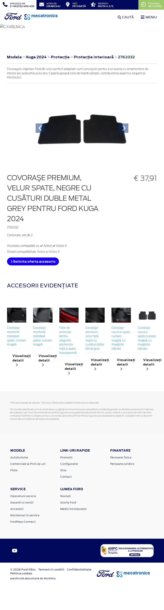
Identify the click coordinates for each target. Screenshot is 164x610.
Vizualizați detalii (19, 358)
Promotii (66, 457)
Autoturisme (19, 457)
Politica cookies (21, 573)
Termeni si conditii (51, 570)
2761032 (126, 57)
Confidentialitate (79, 570)
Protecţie (60, 57)
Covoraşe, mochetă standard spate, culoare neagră (16, 336)
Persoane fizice (121, 457)
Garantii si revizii (22, 502)
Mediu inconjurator (73, 509)
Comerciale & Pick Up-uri (27, 464)
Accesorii (16, 509)
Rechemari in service (25, 515)
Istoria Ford (68, 502)
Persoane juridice (122, 464)
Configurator (69, 464)
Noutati (65, 496)
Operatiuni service (23, 496)
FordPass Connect (23, 522)
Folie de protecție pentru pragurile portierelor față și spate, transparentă (68, 340)
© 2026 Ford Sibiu (23, 570)
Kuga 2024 (36, 57)
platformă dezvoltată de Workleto (33, 578)
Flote (14, 470)
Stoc (63, 470)
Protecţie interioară (94, 57)
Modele (14, 57)
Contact (66, 477)
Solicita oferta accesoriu (34, 261)
